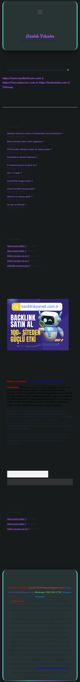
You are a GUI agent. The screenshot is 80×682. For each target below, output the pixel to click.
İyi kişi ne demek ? (16, 204)
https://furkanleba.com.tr (54, 82)
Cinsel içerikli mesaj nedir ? (21, 189)
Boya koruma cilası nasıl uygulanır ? (25, 141)
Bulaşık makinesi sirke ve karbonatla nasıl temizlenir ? (35, 133)
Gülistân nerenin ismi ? (19, 266)
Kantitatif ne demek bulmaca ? (22, 157)
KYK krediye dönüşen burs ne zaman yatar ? (29, 149)
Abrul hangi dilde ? (16, 246)
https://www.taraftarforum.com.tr (23, 78)
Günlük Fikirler (40, 36)
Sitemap (7, 87)
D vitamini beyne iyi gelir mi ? (22, 165)
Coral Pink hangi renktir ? (20, 181)
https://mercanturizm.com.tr (20, 82)
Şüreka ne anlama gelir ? (19, 196)
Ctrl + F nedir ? (14, 173)
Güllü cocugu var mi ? (18, 256)
